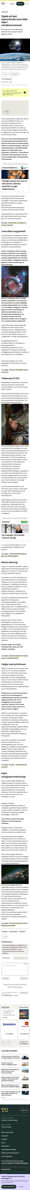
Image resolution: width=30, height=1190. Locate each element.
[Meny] (27, 4)
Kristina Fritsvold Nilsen (9, 1120)
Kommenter (15, 74)
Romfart (22, 931)
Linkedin (4, 1139)
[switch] (25, 92)
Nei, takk (21, 1186)
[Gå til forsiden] (3, 3)
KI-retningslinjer (6, 1156)
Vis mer (7, 111)
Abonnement (5, 1169)
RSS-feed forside (7, 1132)
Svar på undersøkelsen (9, 1186)
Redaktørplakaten (22, 1163)
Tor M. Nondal (6, 1127)
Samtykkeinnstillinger (8, 1149)
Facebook (4, 1136)
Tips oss (24, 1110)
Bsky (3, 1143)
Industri (5, 12)
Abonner (20, 3)
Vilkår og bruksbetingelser (10, 1153)
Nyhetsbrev (14, 931)
